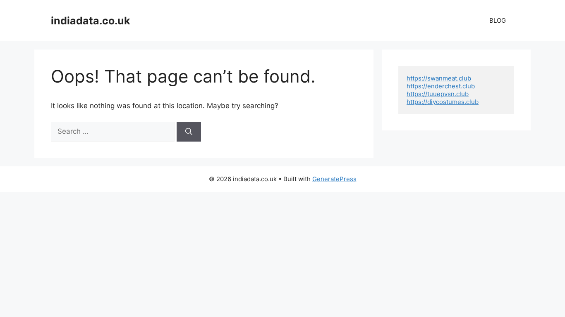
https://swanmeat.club (439, 78)
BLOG (497, 20)
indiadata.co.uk (90, 20)
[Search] (189, 132)
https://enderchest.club (441, 86)
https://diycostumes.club (443, 102)
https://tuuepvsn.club (438, 94)
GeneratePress (334, 179)
